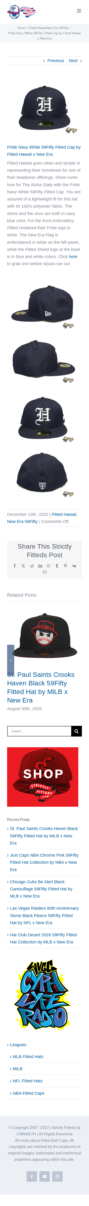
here (73, 256)
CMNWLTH (26, 1134)
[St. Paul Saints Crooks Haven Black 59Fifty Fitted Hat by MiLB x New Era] (44, 610)
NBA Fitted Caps (28, 1093)
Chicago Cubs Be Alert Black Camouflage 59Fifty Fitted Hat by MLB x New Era (41, 888)
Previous (55, 60)
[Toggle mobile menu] (79, 10)
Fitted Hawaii (64, 514)
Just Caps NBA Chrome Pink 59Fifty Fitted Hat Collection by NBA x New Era (44, 862)
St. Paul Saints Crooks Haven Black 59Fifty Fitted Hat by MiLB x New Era (44, 835)
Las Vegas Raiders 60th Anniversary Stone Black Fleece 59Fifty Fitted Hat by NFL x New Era (44, 915)
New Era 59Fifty (22, 521)
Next (73, 60)
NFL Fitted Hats (27, 1081)
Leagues (18, 1044)
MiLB (18, 1068)
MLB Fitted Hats (28, 1056)
